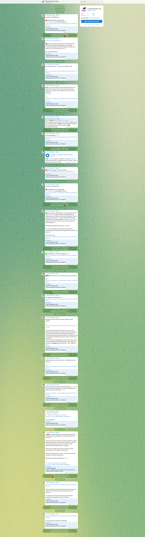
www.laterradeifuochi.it (94, 18)
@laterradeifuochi (91, 10)
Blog (89, 24)
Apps (93, 24)
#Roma (59, 217)
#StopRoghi (48, 93)
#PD (55, 222)
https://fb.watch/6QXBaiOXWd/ (53, 40)
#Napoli (51, 214)
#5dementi (70, 219)
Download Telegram (93, 21)
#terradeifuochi (51, 22)
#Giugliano (72, 158)
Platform (97, 24)
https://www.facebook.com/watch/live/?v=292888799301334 (60, 171)
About (85, 24)
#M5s (64, 219)
